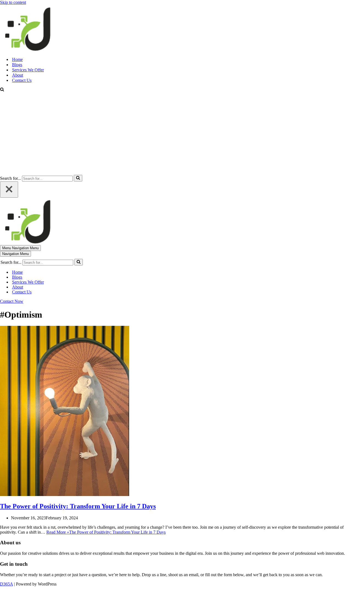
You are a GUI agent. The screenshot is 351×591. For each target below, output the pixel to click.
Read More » (106, 532)
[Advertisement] (175, 133)
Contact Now (11, 301)
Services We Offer (28, 70)
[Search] (2, 90)
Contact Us (22, 80)
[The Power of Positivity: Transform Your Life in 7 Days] (64, 494)
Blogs (17, 64)
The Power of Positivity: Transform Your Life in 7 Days (78, 506)
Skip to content (13, 2)
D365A (6, 584)
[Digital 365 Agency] (27, 49)
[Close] (9, 189)
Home (17, 59)
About (17, 75)
